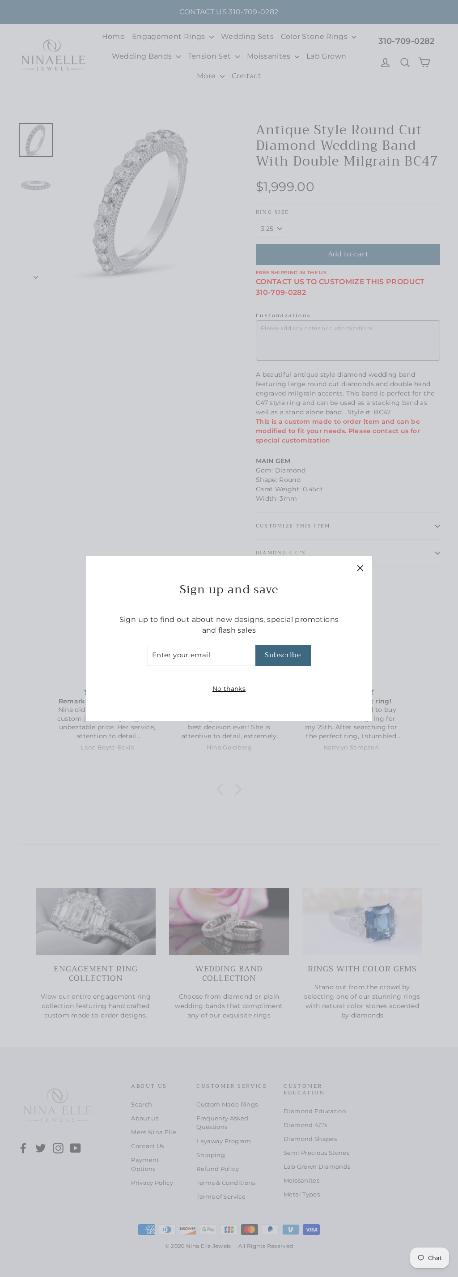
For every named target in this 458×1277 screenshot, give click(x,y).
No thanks (229, 689)
